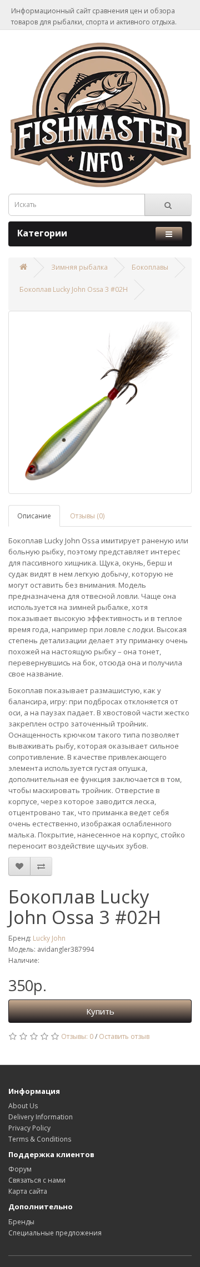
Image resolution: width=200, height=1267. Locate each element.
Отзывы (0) (87, 516)
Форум (20, 1169)
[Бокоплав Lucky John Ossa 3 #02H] (100, 402)
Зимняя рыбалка (79, 267)
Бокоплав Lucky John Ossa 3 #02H (73, 289)
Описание (34, 516)
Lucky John (49, 938)
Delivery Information (40, 1117)
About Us (23, 1105)
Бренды (21, 1221)
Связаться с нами (37, 1180)
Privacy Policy (29, 1128)
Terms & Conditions (39, 1139)
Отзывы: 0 (77, 1036)
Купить (100, 1011)
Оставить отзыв (124, 1036)
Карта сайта (27, 1191)
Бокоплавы (150, 267)
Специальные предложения (55, 1233)
